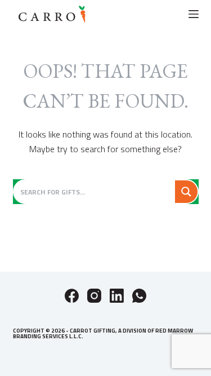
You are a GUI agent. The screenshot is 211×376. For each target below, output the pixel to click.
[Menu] (193, 14)
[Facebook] (72, 296)
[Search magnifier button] (186, 191)
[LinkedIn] (117, 296)
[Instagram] (94, 296)
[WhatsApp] (139, 296)
